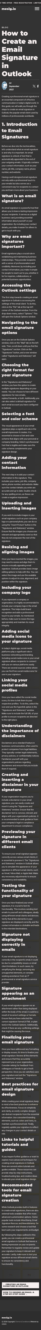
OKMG (4, 1324)
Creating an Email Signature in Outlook (15, 1285)
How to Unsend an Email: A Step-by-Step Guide (18, 1293)
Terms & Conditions (23, 1322)
